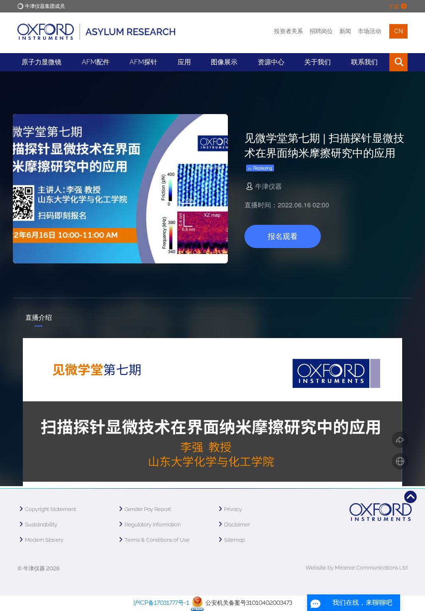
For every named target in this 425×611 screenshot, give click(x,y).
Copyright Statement (50, 509)
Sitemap (234, 540)
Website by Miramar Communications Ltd (356, 568)
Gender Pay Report (148, 509)
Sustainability (41, 524)
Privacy (233, 509)
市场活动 (369, 31)
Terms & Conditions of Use (157, 540)
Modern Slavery (44, 540)
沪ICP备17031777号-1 (161, 602)
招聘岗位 (321, 31)
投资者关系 (288, 31)
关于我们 (317, 62)
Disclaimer (237, 524)
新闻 (345, 31)
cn (398, 31)
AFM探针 (143, 62)
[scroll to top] (410, 497)
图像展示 (224, 62)
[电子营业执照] (197, 602)
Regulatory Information (153, 524)
